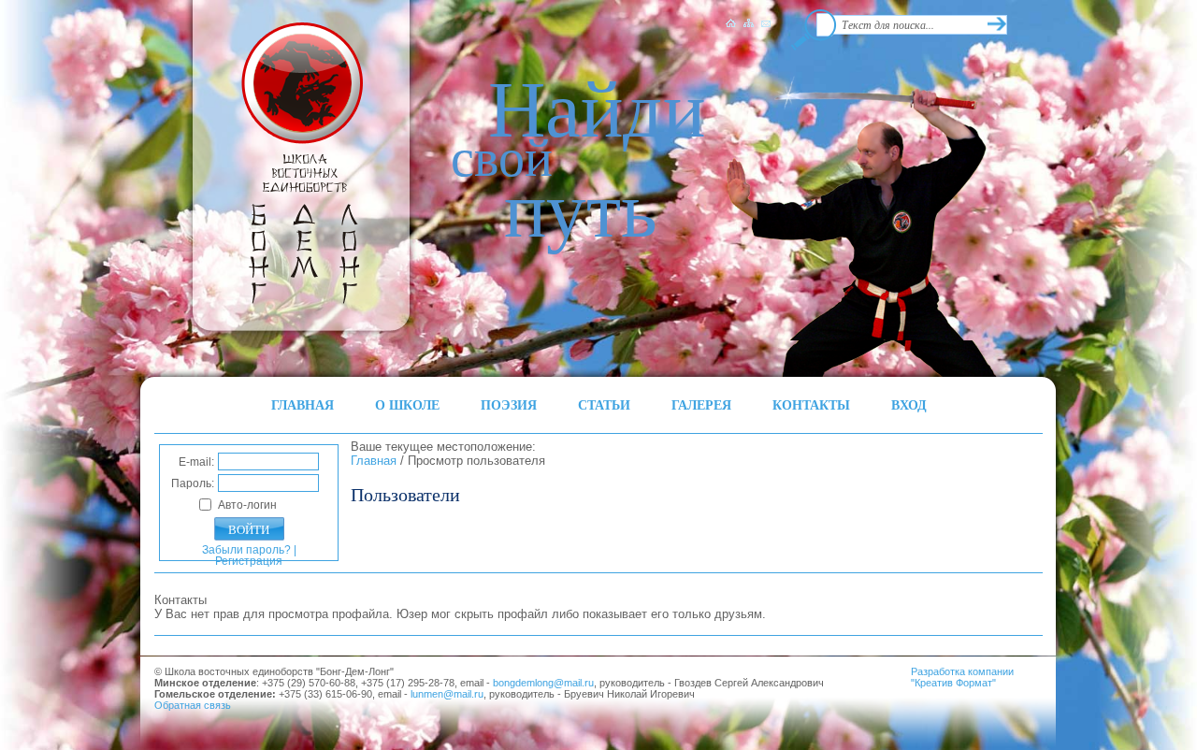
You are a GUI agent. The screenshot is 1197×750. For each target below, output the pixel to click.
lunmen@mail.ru (447, 694)
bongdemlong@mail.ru (543, 682)
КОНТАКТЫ (811, 404)
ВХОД (909, 404)
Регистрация (248, 561)
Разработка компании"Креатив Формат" (962, 677)
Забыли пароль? (246, 549)
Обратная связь (192, 705)
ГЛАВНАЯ (302, 404)
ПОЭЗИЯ (509, 404)
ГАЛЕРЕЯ (701, 404)
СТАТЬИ (604, 404)
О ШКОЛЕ (407, 404)
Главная (374, 461)
